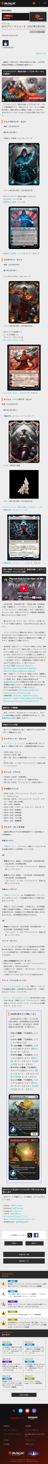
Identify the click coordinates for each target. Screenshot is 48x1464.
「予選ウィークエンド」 (12, 895)
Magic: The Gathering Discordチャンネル (19, 1219)
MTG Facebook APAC (26, 690)
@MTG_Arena (16, 1205)
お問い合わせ (29, 1444)
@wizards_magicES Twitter (14, 698)
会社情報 (6, 1444)
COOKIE (6, 1440)
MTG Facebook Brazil (11, 701)
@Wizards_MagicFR (11, 668)
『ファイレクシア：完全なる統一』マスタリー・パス (23, 507)
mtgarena (18, 1211)
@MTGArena (18, 1208)
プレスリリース (30, 1440)
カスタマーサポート (31, 1430)
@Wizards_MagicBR (34, 698)
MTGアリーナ (41, 32)
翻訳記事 (32, 32)
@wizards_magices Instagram (25, 695)
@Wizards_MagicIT (10, 671)
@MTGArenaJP (12, 682)
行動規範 (28, 1426)
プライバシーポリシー (10, 1430)
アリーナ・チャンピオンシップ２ (16, 998)
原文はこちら (41, 53)
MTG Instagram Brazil (30, 701)
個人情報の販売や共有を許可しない (35, 1435)
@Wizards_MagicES (28, 668)
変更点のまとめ (7, 718)
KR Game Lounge (24, 693)
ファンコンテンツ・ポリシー (12, 1434)
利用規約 (6, 1426)
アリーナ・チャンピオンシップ (15, 986)
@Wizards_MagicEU (25, 665)
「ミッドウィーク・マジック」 (15, 743)
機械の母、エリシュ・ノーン (15, 510)
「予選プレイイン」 (11, 846)
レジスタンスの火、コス (13, 340)
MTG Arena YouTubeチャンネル (16, 1216)
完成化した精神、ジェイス (14, 202)
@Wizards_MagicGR (27, 671)
